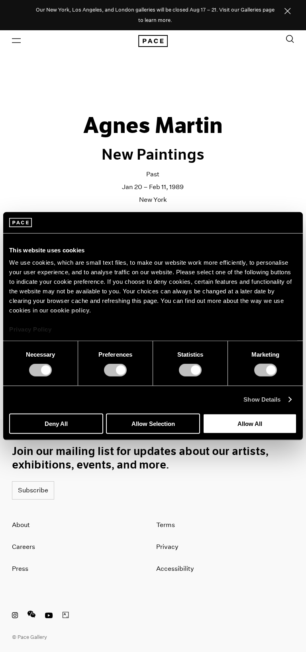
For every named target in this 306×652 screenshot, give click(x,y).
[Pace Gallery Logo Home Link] (153, 41)
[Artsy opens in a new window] (66, 616)
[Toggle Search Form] (290, 39)
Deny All (56, 423)
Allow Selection (153, 423)
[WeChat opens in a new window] (31, 616)
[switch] (115, 370)
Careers (23, 546)
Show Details (261, 399)
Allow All (249, 423)
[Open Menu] (16, 40)
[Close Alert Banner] (287, 11)
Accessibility (175, 568)
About (21, 525)
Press (20, 568)
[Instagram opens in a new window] (15, 616)
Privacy (167, 546)
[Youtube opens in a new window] (49, 616)
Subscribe (33, 490)
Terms (165, 525)
